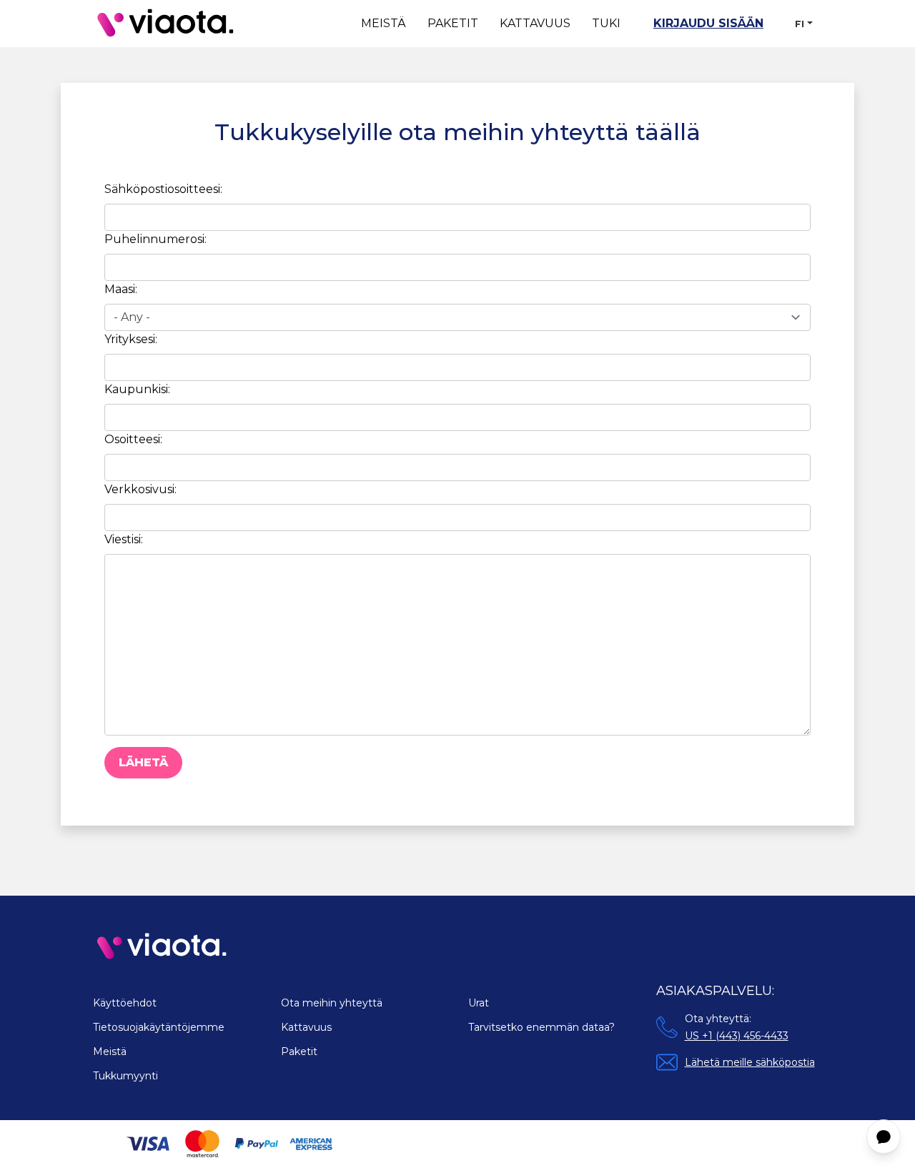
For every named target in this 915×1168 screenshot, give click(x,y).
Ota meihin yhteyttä (331, 1002)
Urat (478, 1002)
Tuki (606, 23)
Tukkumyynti (125, 1075)
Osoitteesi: (133, 439)
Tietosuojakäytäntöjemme (158, 1027)
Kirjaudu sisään (708, 23)
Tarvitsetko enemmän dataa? (541, 1027)
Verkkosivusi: (140, 489)
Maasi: (120, 289)
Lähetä (143, 762)
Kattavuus (535, 23)
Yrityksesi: (130, 339)
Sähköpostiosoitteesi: (163, 189)
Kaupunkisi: (137, 389)
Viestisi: (123, 539)
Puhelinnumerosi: (155, 239)
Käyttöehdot (125, 1002)
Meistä (383, 23)
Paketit (452, 23)
